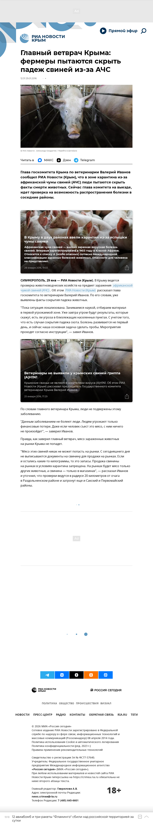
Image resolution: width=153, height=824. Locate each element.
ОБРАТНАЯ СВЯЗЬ (101, 715)
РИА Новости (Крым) (80, 290)
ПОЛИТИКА (49, 703)
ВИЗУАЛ (105, 703)
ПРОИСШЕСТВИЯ (87, 703)
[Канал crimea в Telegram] (47, 675)
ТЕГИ (134, 715)
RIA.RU (122, 715)
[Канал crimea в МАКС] (106, 675)
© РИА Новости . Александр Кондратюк (39, 150)
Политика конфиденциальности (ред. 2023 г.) (61, 746)
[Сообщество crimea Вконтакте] (62, 675)
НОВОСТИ (22, 715)
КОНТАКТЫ (77, 715)
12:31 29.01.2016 (29, 78)
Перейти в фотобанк (67, 150)
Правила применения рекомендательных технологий (67, 750)
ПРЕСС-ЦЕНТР (42, 715)
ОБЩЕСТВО (66, 703)
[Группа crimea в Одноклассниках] (91, 675)
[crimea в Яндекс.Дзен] (76, 675)
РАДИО (61, 715)
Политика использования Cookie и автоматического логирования (75, 742)
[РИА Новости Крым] (42, 38)
